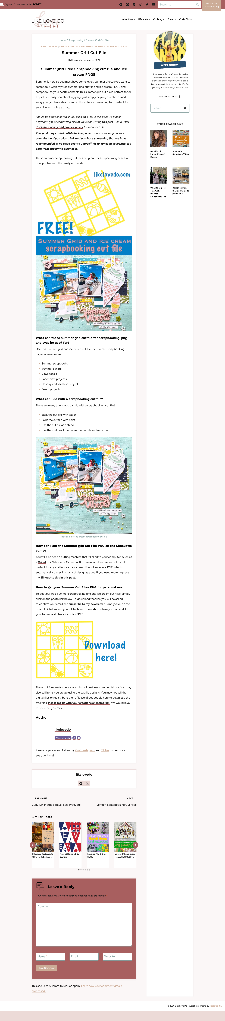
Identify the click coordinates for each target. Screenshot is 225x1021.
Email (75, 956)
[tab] (79, 870)
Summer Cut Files (117, 46)
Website (109, 956)
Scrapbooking (84, 46)
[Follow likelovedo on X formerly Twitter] (87, 783)
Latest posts (66, 46)
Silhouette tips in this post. (58, 577)
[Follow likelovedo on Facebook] (81, 783)
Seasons (100, 46)
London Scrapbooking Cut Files (116, 802)
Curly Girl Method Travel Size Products (56, 802)
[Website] (74, 738)
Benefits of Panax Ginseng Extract (157, 154)
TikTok (105, 750)
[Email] (154, 4)
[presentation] (43, 837)
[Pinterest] (134, 4)
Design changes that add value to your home (181, 191)
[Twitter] (147, 4)
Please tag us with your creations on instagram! (79, 703)
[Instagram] (127, 4)
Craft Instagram (85, 750)
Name (42, 956)
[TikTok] (140, 4)
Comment (45, 906)
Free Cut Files (49, 46)
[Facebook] (121, 4)
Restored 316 (216, 1006)
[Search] (185, 108)
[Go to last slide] (33, 845)
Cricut (42, 562)
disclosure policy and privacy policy (59, 127)
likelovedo (76, 60)
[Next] (135, 845)
